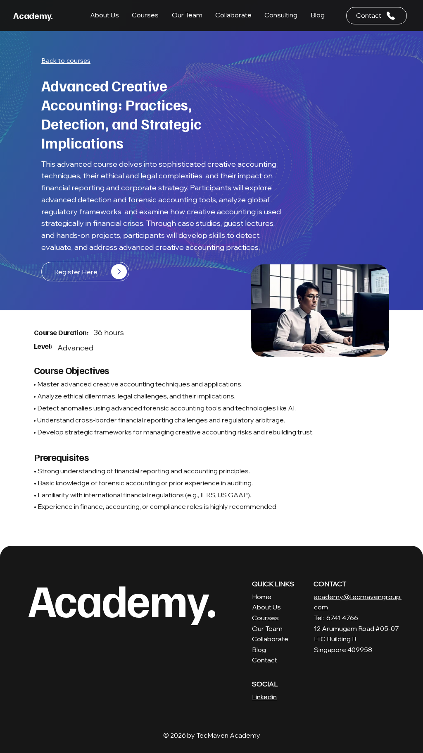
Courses (265, 618)
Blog (259, 649)
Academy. (33, 15)
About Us (266, 607)
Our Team (267, 628)
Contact (264, 660)
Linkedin (264, 697)
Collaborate (270, 639)
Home (261, 596)
